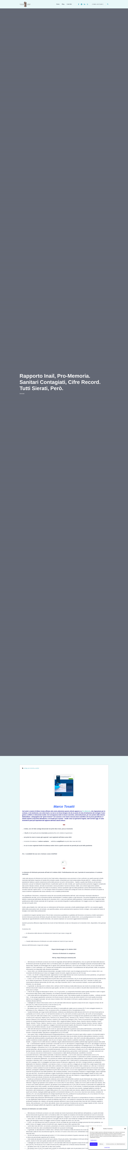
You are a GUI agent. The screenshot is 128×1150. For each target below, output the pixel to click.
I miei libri (69, 4)
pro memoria (31, 768)
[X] (87, 4)
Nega (101, 1144)
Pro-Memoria (86, 811)
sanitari (37, 768)
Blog (63, 4)
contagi (25, 768)
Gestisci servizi (94, 1140)
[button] (125, 1128)
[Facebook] (78, 4)
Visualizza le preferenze (115, 1144)
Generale (22, 393)
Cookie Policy (107, 1147)
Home (57, 4)
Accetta (94, 1144)
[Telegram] (81, 4)
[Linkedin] (84, 4)
